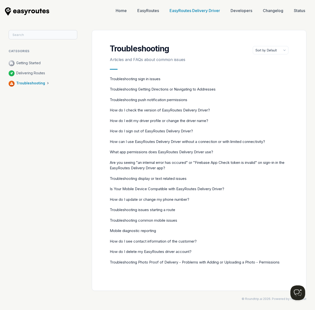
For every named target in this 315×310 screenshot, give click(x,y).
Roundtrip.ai (253, 299)
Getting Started (28, 63)
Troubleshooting (31, 83)
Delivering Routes (30, 73)
